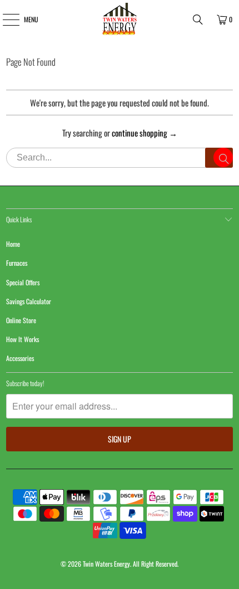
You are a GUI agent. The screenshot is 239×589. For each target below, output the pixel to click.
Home (13, 244)
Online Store (21, 320)
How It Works (22, 339)
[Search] (197, 19)
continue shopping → (144, 132)
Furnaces (16, 262)
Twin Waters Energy (106, 563)
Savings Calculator (28, 301)
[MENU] (4, 19)
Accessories (20, 358)
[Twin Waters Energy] (120, 19)
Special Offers (22, 282)
